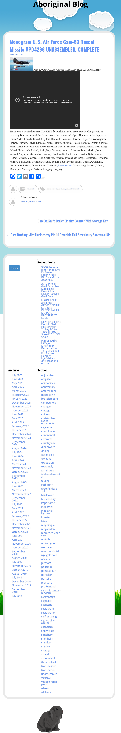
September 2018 (18, 591)
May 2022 (17, 508)
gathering (47, 484)
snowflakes (47, 631)
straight (46, 654)
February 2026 (20, 394)
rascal (70, 189)
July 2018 (17, 595)
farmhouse (47, 470)
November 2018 (21, 585)
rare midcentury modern (51, 592)
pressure (46, 582)
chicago (45, 410)
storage (45, 650)
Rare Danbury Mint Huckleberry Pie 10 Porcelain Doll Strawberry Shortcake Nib (60, 234)
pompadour (48, 571)
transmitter (48, 670)
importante (48, 503)
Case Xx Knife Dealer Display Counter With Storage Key (73, 220)
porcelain (46, 574)
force (54, 189)
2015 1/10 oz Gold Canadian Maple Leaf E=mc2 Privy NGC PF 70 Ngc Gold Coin (50, 290)
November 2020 (21, 543)
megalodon (48, 529)
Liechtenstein (65, 165)
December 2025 (21, 402)
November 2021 (21, 528)
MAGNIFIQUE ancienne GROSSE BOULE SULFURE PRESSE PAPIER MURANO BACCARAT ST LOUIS (50, 309)
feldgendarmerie (50, 476)
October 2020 (20, 547)
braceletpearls (49, 398)
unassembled (31, 189)
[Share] (32, 176)
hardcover (47, 495)
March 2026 (19, 391)
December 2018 (21, 581)
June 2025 (17, 414)
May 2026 (17, 383)
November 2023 (21, 468)
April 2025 (18, 422)
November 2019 (21, 565)
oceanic (45, 559)
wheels (45, 688)
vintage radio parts (49, 683)
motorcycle (48, 543)
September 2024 (18, 443)
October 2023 (20, 472)
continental (48, 435)
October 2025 (20, 410)
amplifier (46, 379)
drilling (45, 451)
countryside (48, 443)
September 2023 (18, 477)
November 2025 (21, 406)
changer (46, 406)
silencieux (47, 627)
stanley (45, 646)
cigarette (46, 427)
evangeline (47, 454)
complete (49, 189)
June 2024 (17, 456)
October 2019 (20, 569)
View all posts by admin (31, 201)
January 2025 (19, 430)
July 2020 (17, 562)
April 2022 (18, 512)
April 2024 (18, 460)
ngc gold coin (49, 555)
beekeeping (48, 394)
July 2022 (17, 504)
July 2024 (17, 452)
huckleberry (48, 499)
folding (45, 481)
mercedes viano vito (50, 534)
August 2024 (19, 448)
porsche (46, 578)
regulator (46, 601)
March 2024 (19, 464)
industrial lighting (47, 512)
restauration (48, 612)
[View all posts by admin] (13, 190)
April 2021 (18, 539)
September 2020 (18, 553)
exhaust (46, 458)
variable (46, 678)
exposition (47, 462)
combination (48, 431)
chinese (45, 414)
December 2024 (21, 434)
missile (58, 189)
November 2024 (21, 438)
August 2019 (19, 573)
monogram (64, 189)
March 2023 (19, 490)
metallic (46, 539)
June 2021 (17, 536)
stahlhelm (47, 638)
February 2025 (20, 426)
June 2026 (17, 379)
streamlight (48, 658)
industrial (47, 507)
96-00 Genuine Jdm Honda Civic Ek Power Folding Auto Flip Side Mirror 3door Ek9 (50, 274)
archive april (48, 391)
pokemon (47, 567)
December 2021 (21, 524)
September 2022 (18, 499)
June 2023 (17, 486)
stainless (46, 642)
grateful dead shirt (49, 490)
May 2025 (17, 418)
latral (44, 521)
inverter (46, 517)
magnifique (48, 525)
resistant (46, 604)
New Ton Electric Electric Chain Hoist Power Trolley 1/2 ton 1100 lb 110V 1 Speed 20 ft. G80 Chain (51, 329)
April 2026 (18, 387)
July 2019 (17, 577)
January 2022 (19, 520)
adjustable (47, 375)
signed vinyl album (48, 622)
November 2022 (21, 494)
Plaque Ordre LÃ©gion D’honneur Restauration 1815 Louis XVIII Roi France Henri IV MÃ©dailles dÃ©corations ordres (50, 352)
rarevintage (48, 597)
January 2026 (19, 398)
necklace (46, 547)
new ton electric (50, 551)
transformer (48, 666)
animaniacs (48, 383)
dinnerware (48, 447)
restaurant (47, 608)
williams (46, 692)
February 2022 (20, 516)
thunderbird (48, 662)
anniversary (48, 387)
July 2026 (17, 375)
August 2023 (19, 482)
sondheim (47, 634)
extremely (47, 466)
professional (48, 586)
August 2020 (19, 558)
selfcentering (49, 616)
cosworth (46, 439)
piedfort (46, 563)
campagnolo (48, 402)
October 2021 (20, 532)
